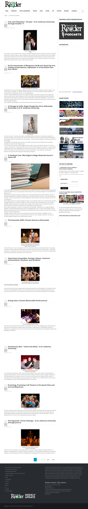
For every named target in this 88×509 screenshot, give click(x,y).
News (6, 477)
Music (41, 11)
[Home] (13, 4)
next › (48, 459)
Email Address (64, 183)
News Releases (8, 491)
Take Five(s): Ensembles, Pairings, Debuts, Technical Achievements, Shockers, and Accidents (29, 259)
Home (6, 11)
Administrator (9, 161)
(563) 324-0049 (48, 486)
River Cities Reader (78, 91)
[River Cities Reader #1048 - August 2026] (71, 68)
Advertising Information (10, 471)
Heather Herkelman (10, 28)
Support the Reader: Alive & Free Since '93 (15, 473)
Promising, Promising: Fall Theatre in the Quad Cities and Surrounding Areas (31, 386)
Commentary (8, 479)
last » (53, 459)
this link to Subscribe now (71, 216)
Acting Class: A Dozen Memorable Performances (27, 300)
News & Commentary (25, 11)
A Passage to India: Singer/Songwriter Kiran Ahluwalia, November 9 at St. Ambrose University (30, 107)
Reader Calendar (9, 475)
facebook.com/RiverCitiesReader (52, 492)
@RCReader (47, 494)
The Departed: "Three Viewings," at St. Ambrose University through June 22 (32, 422)
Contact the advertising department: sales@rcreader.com (58, 489)
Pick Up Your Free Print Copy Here (13, 467)
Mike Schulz (8, 73)
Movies (47, 11)
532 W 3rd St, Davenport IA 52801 (52, 484)
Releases (66, 11)
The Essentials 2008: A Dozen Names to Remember (28, 220)
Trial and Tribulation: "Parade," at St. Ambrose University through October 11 (31, 23)
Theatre (35, 11)
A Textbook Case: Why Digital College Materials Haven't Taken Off (30, 156)
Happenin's (14, 11)
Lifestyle (59, 11)
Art (53, 11)
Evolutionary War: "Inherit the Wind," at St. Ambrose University (29, 347)
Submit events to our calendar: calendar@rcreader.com (58, 491)
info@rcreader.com (49, 487)
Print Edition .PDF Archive (11, 469)
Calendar (74, 11)
